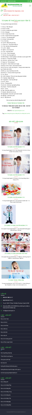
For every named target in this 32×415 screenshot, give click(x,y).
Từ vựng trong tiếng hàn (16, 280)
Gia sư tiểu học (16, 329)
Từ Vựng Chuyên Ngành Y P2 (16, 197)
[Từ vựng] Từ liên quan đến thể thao (16, 253)
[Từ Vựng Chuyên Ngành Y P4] (16, 135)
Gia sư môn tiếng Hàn (16, 389)
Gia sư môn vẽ (16, 336)
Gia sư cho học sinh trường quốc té (16, 339)
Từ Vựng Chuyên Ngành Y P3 (16, 175)
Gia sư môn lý (16, 322)
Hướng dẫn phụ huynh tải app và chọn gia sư (16, 370)
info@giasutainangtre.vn (9, 310)
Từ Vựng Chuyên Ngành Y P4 (16, 147)
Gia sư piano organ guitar (16, 342)
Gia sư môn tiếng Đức (16, 395)
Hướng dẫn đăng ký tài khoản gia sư (16, 366)
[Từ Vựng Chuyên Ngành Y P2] (16, 189)
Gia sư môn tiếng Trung (16, 392)
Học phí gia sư (16, 356)
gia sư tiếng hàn (16, 113)
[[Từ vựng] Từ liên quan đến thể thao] (16, 242)
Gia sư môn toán (16, 319)
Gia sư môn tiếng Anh (16, 382)
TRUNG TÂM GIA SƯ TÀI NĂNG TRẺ (16, 103)
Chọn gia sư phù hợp (16, 360)
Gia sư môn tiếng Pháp (16, 385)
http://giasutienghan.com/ (18, 110)
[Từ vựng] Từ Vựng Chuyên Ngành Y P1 (16, 225)
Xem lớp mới (16, 363)
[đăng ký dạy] (11, 6)
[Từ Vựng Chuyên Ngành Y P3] (16, 163)
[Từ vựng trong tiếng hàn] (16, 270)
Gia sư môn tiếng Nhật (16, 405)
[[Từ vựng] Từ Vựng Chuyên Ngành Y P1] (16, 214)
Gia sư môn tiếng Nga (16, 373)
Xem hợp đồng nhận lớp (16, 353)
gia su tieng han (8, 113)
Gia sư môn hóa (16, 326)
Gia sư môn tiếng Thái (16, 398)
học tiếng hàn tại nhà (25, 113)
